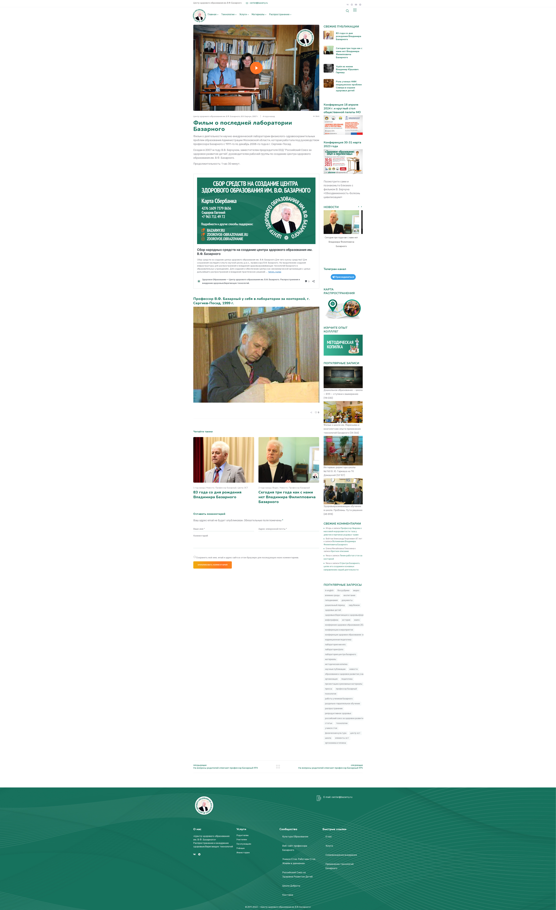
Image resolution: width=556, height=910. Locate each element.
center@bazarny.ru (258, 3)
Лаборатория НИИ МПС (335, 644)
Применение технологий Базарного (339, 866)
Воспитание (349, 595)
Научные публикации (335, 669)
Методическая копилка (336, 664)
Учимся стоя (331, 728)
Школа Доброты (291, 885)
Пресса (328, 689)
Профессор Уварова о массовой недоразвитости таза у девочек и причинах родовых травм (343, 531)
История (346, 620)
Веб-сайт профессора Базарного (294, 847)
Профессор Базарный (225, 487)
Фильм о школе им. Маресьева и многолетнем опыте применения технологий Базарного (342, 429)
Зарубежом (354, 605)
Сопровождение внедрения (341, 855)
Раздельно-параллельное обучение (342, 703)
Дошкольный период (335, 605)
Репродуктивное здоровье (338, 713)
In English (329, 590)
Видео (275, 487)
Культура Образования (295, 836)
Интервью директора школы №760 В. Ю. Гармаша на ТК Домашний (339, 471)
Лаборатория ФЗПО (334, 649)
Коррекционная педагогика (338, 639)
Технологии (228, 14)
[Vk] (348, 5)
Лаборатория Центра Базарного (340, 654)
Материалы (258, 14)
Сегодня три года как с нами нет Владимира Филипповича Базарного (287, 497)
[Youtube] (356, 5)
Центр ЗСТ (243, 487)
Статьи (328, 723)
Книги (357, 620)
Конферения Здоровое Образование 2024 (345, 625)
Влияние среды (332, 595)
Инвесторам (243, 852)
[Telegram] (360, 5)
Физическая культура (335, 733)
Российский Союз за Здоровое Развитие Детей (297, 874)
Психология (330, 694)
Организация (331, 679)
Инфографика (331, 620)
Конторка (287, 895)
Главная (212, 14)
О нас (328, 836)
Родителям (242, 835)
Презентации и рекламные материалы (343, 684)
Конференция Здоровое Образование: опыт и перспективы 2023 (356, 635)
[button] (361, 206)
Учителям (241, 839)
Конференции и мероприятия (339, 630)
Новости (210, 487)
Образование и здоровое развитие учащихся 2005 (350, 674)
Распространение (279, 14)
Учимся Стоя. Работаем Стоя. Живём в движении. (299, 861)
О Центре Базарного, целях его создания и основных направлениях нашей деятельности (342, 566)
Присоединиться (344, 277)
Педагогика (346, 679)
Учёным (240, 848)
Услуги (243, 14)
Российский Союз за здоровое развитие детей (348, 718)
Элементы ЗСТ (342, 738)
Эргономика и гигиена (335, 743)
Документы (347, 600)
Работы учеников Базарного (339, 698)
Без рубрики (343, 590)
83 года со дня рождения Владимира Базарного (217, 495)
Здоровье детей (333, 610)
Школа (328, 738)
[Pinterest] (352, 5)
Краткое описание (340, 551)
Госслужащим (243, 844)
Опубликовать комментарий (212, 565)
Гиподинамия (331, 600)
